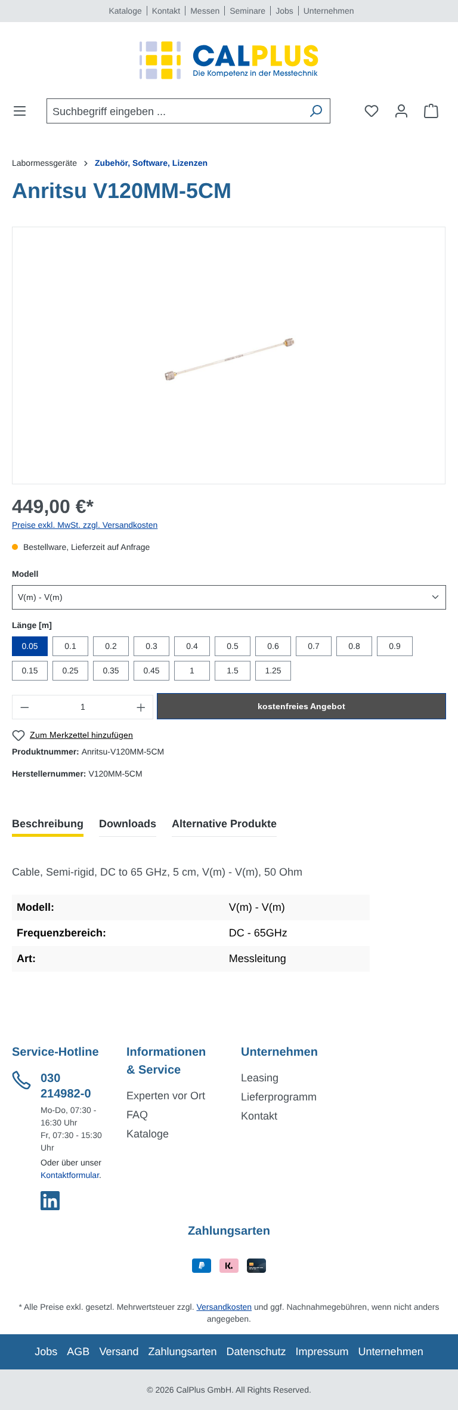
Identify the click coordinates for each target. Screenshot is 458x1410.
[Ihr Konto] (401, 110)
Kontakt (166, 11)
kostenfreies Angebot (301, 706)
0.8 (354, 646)
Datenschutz (256, 1352)
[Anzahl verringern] (24, 707)
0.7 (313, 646)
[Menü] (23, 110)
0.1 (70, 646)
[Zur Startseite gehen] (229, 60)
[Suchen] (315, 111)
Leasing (259, 1078)
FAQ (137, 1115)
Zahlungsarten (182, 1352)
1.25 (273, 670)
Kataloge (125, 11)
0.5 (232, 646)
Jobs (284, 11)
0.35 (111, 670)
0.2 (110, 646)
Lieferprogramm (279, 1097)
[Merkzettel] (371, 110)
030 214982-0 (66, 1086)
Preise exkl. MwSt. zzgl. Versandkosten (84, 525)
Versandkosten (224, 1307)
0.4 (191, 646)
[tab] (47, 824)
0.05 (29, 646)
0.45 (151, 670)
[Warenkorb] (431, 110)
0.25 (70, 670)
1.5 (232, 670)
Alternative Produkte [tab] (224, 824)
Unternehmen (329, 11)
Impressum (322, 1352)
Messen (204, 11)
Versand (118, 1352)
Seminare (247, 11)
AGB (78, 1352)
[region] (229, 355)
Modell (25, 573)
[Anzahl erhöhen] (141, 707)
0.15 (29, 670)
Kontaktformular (70, 1175)
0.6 (272, 646)
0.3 (151, 646)
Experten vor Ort (165, 1096)
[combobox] (174, 111)
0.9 (394, 646)
